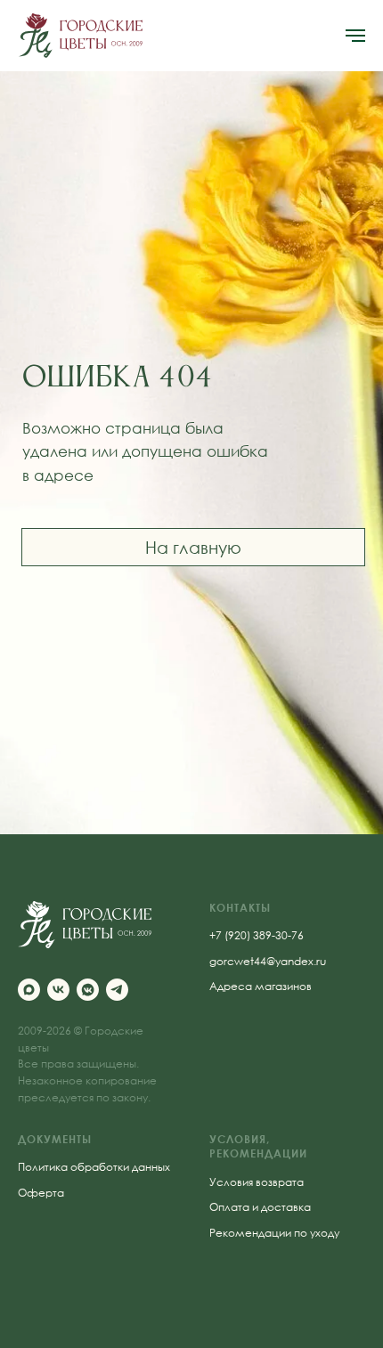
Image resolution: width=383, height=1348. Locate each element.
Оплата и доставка (260, 1207)
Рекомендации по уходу (274, 1232)
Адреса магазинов (260, 986)
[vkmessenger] (88, 990)
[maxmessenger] (29, 990)
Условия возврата (256, 1182)
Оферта (41, 1192)
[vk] (58, 990)
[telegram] (117, 990)
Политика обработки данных (94, 1166)
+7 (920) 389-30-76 (256, 935)
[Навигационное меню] (355, 35)
